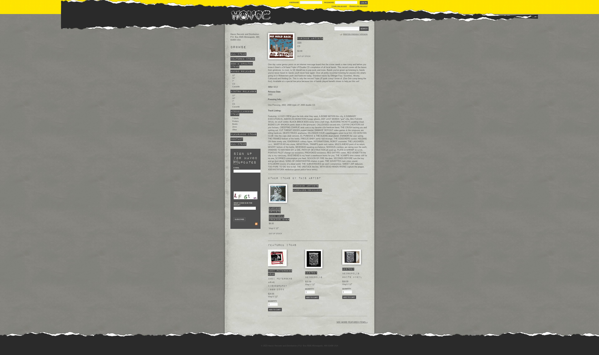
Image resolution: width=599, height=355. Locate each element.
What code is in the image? (243, 204)
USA (299, 42)
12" (233, 75)
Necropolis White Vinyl (352, 275)
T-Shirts (235, 118)
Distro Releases (243, 91)
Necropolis (313, 277)
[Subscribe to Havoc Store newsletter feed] (256, 224)
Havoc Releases (243, 71)
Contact (237, 139)
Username (294, 2)
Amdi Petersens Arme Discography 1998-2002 (280, 284)
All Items (238, 54)
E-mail (236, 168)
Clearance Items (243, 134)
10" (233, 78)
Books (235, 124)
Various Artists (310, 38)
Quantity (272, 301)
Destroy (311, 272)
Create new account (339, 6)
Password (329, 2)
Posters (235, 121)
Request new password (358, 6)
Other (234, 130)
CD (233, 84)
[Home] (250, 15)
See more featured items (351, 322)
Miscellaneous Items (241, 113)
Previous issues (241, 224)
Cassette (236, 87)
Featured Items (243, 59)
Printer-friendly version (355, 34)
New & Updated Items (241, 65)
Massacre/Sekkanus (307, 190)
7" (233, 81)
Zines (234, 127)
